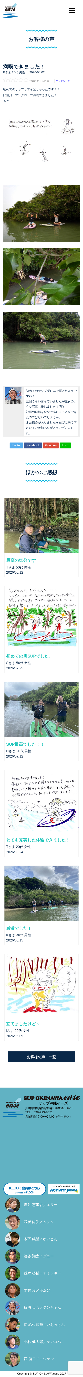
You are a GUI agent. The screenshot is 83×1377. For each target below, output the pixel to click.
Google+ (51, 445)
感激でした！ (19, 928)
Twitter (16, 445)
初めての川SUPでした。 (29, 656)
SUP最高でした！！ (25, 744)
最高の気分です (21, 560)
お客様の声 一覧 (41, 1057)
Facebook (33, 445)
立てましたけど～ (23, 1023)
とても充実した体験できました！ (38, 840)
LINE (65, 445)
